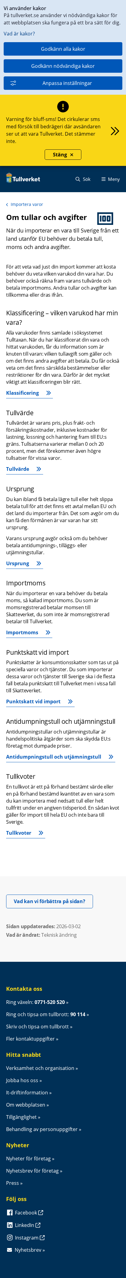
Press (12, 1183)
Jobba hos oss (22, 1080)
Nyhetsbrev (28, 1250)
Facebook (26, 1212)
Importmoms (22, 632)
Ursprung (17, 563)
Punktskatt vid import (33, 701)
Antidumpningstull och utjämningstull (53, 756)
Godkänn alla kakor (63, 49)
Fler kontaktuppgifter (30, 1038)
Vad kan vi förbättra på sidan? (53, 901)
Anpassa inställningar (67, 83)
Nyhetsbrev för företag (32, 1170)
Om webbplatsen (25, 1104)
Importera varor (27, 204)
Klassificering (22, 393)
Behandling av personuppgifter (42, 1129)
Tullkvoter (18, 832)
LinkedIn (25, 1225)
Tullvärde (17, 469)
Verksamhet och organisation (40, 1068)
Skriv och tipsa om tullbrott (37, 1026)
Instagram (27, 1237)
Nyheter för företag (28, 1158)
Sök (86, 179)
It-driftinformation (27, 1092)
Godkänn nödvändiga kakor (63, 66)
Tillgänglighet (21, 1117)
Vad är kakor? (19, 33)
